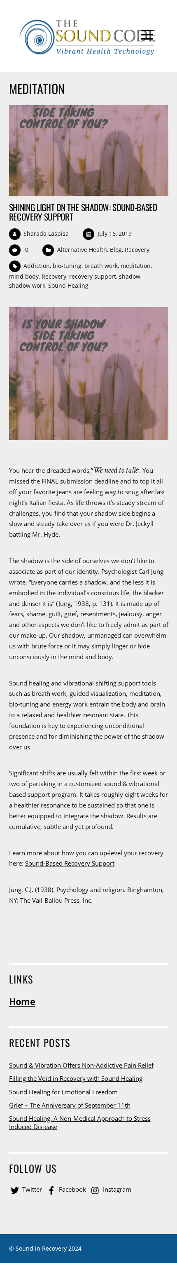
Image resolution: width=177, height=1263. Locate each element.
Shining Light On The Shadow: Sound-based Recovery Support (83, 212)
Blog (116, 250)
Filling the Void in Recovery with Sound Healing (75, 1078)
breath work (101, 266)
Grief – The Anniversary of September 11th (69, 1105)
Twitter (31, 1189)
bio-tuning (67, 266)
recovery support (92, 276)
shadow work (27, 285)
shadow (129, 276)
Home (22, 1001)
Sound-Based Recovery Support (69, 863)
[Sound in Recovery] (88, 54)
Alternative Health (82, 250)
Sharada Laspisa (46, 233)
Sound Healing (68, 285)
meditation (136, 266)
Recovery (137, 250)
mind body (24, 276)
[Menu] (147, 34)
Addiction (36, 266)
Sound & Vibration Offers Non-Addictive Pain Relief (81, 1065)
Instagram (116, 1189)
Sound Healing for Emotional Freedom (63, 1092)
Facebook (71, 1189)
